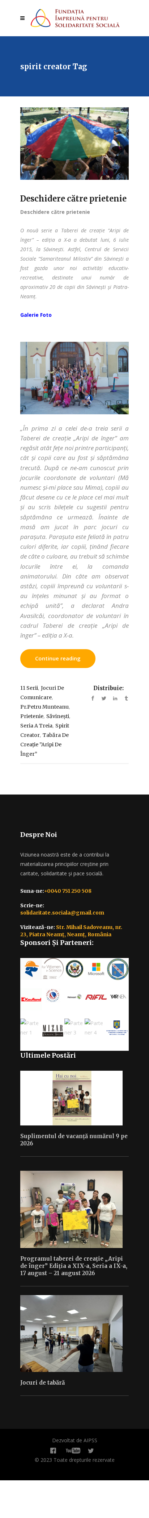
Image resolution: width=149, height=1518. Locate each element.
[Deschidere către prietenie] (74, 143)
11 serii (29, 688)
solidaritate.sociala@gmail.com (62, 912)
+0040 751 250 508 (67, 891)
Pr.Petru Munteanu (44, 707)
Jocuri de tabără (42, 1382)
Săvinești (57, 716)
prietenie (31, 716)
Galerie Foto (36, 314)
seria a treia (36, 725)
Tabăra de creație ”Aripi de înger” (44, 744)
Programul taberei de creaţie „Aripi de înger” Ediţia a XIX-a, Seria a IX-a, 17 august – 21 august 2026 (73, 1266)
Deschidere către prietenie (73, 199)
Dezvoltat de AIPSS (74, 1440)
